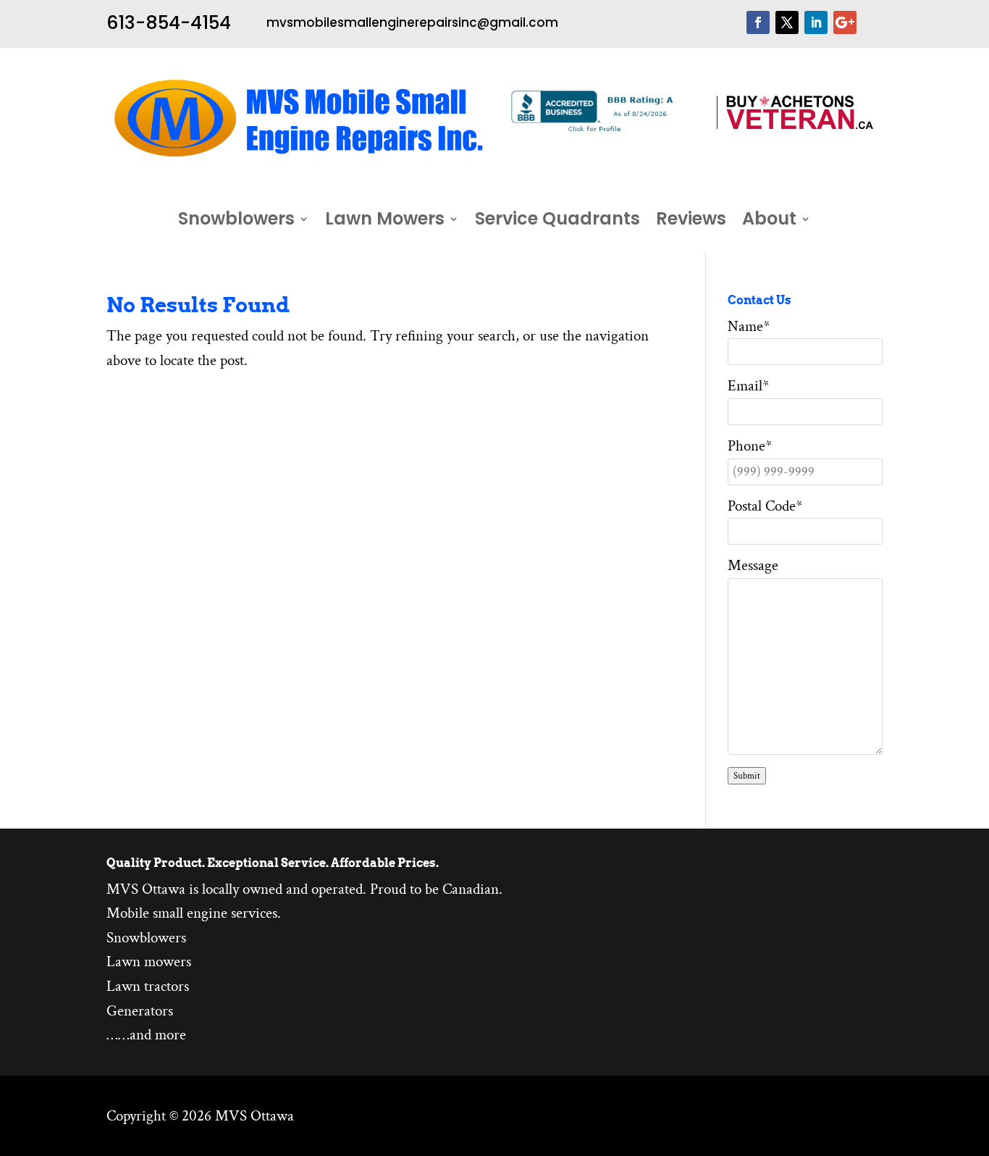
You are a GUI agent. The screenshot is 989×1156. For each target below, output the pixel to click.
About (769, 222)
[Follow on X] (787, 22)
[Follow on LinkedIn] (816, 22)
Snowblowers (236, 222)
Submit (746, 775)
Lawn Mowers (385, 222)
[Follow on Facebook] (758, 22)
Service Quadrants (557, 222)
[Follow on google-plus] (845, 22)
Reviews (691, 222)
